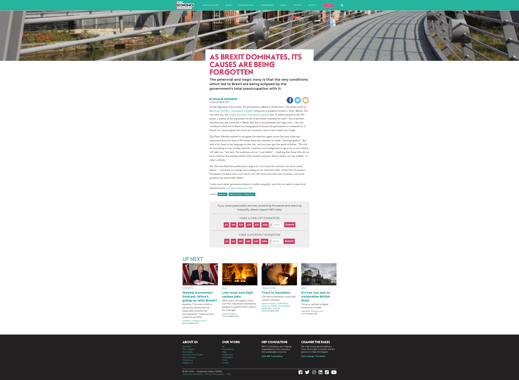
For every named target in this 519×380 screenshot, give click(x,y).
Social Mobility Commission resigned (233, 111)
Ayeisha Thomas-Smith (194, 321)
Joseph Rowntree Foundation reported (249, 115)
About (312, 5)
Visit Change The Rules (313, 356)
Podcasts (187, 288)
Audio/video (246, 5)
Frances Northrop (225, 99)
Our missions (188, 349)
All (223, 346)
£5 (226, 225)
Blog (228, 5)
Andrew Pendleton (312, 311)
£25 (241, 225)
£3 (227, 241)
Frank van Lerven (280, 306)
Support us (187, 363)
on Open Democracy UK (239, 188)
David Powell (229, 314)
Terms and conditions (192, 374)
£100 (265, 225)
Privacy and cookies (214, 374)
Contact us (187, 360)
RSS (229, 374)
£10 (233, 225)
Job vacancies (189, 357)
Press (283, 5)
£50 (249, 225)
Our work (186, 346)
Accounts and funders (192, 354)
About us (190, 342)
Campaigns (267, 5)
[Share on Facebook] (290, 100)
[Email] (306, 100)
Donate (328, 5)
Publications (211, 5)
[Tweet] (298, 100)
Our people (187, 352)
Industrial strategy (242, 194)
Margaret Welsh (271, 308)
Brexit (222, 194)
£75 (257, 225)
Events (298, 5)
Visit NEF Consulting (272, 356)
